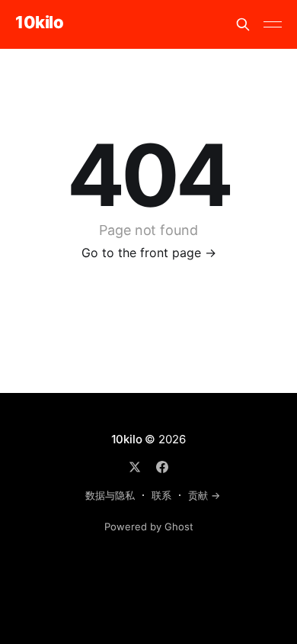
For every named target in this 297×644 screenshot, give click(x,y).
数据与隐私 (110, 495)
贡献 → (204, 495)
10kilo (39, 22)
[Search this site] (243, 24)
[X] (135, 467)
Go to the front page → (148, 252)
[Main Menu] (272, 24)
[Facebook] (162, 467)
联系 (161, 495)
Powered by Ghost (148, 526)
